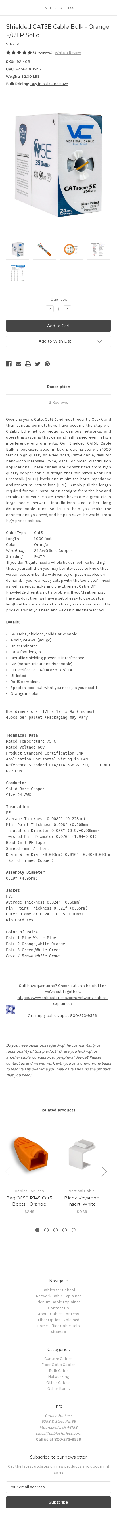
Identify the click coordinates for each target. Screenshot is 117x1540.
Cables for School (58, 1290)
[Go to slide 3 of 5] (55, 1230)
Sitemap (58, 1331)
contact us (15, 1063)
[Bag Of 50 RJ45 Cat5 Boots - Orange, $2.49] (29, 1154)
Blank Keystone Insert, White (81, 1201)
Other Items (58, 1388)
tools (85, 580)
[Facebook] (9, 364)
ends (29, 586)
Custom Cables (58, 1358)
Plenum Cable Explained (58, 1302)
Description (58, 386)
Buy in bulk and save (49, 83)
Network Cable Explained (59, 1296)
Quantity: (58, 299)
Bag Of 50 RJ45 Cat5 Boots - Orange (29, 1201)
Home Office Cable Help (58, 1325)
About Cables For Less (58, 1313)
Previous (7, 1171)
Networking (58, 1376)
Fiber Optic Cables (58, 1364)
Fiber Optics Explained (58, 1319)
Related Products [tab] (58, 1109)
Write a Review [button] (68, 52)
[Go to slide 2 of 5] (46, 1230)
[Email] (18, 364)
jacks (40, 586)
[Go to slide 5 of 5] (74, 1230)
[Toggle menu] (8, 8)
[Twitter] (38, 364)
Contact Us (58, 1308)
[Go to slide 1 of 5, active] (37, 1230)
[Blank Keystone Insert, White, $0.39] (81, 1154)
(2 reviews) (43, 52)
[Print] (28, 364)
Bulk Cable (58, 1370)
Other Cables (58, 1382)
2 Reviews (58, 402)
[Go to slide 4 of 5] (64, 1230)
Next (104, 1171)
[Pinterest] (47, 364)
